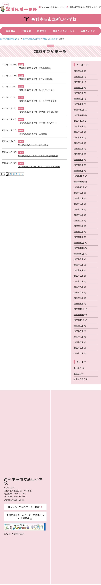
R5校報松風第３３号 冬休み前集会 (34, 68)
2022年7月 (78, 337)
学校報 (76, 368)
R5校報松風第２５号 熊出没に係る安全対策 (38, 156)
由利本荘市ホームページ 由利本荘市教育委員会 (25, 516)
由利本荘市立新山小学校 (54, 19)
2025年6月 (78, 143)
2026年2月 (78, 99)
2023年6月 (78, 276)
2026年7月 (78, 71)
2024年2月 (78, 232)
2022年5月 (78, 348)
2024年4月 (78, 220)
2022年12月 (79, 309)
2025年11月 (79, 115)
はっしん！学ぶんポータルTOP (23, 506)
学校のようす (88, 31)
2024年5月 (78, 215)
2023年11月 (79, 248)
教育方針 (42, 31)
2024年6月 (78, 209)
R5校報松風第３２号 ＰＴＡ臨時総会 (35, 79)
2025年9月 (78, 126)
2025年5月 (78, 149)
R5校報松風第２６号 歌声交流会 (33, 145)
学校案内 (10, 31)
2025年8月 (78, 132)
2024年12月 (79, 176)
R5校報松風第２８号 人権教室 (32, 134)
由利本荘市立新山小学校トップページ (85, 7)
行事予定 (26, 31)
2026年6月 (78, 77)
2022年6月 (78, 342)
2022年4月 (78, 353)
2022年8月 (78, 331)
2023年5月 (78, 281)
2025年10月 (79, 121)
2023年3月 (78, 292)
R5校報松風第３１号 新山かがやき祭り (36, 90)
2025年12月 (79, 110)
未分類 (20, 65)
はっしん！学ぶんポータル (53, 7)
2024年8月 (78, 198)
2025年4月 (78, 154)
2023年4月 (78, 287)
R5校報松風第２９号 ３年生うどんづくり (37, 123)
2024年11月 (79, 182)
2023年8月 (78, 265)
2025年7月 (78, 137)
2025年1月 (78, 171)
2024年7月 (78, 204)
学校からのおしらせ (64, 31)
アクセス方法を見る (13, 500)
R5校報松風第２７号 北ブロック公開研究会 (38, 112)
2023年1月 (78, 304)
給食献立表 (78, 379)
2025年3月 (78, 160)
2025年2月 (78, 165)
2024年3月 (78, 226)
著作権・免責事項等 (13, 534)
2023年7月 (78, 270)
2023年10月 (79, 254)
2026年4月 (78, 88)
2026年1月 (78, 104)
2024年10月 (79, 187)
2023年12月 (79, 243)
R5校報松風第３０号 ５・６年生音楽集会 (37, 101)
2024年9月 (78, 193)
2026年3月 (78, 93)
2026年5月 (78, 82)
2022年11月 (79, 315)
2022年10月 (79, 320)
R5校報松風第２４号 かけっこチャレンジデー (39, 166)
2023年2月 (78, 298)
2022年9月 (78, 326)
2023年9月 (78, 259)
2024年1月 (78, 237)
